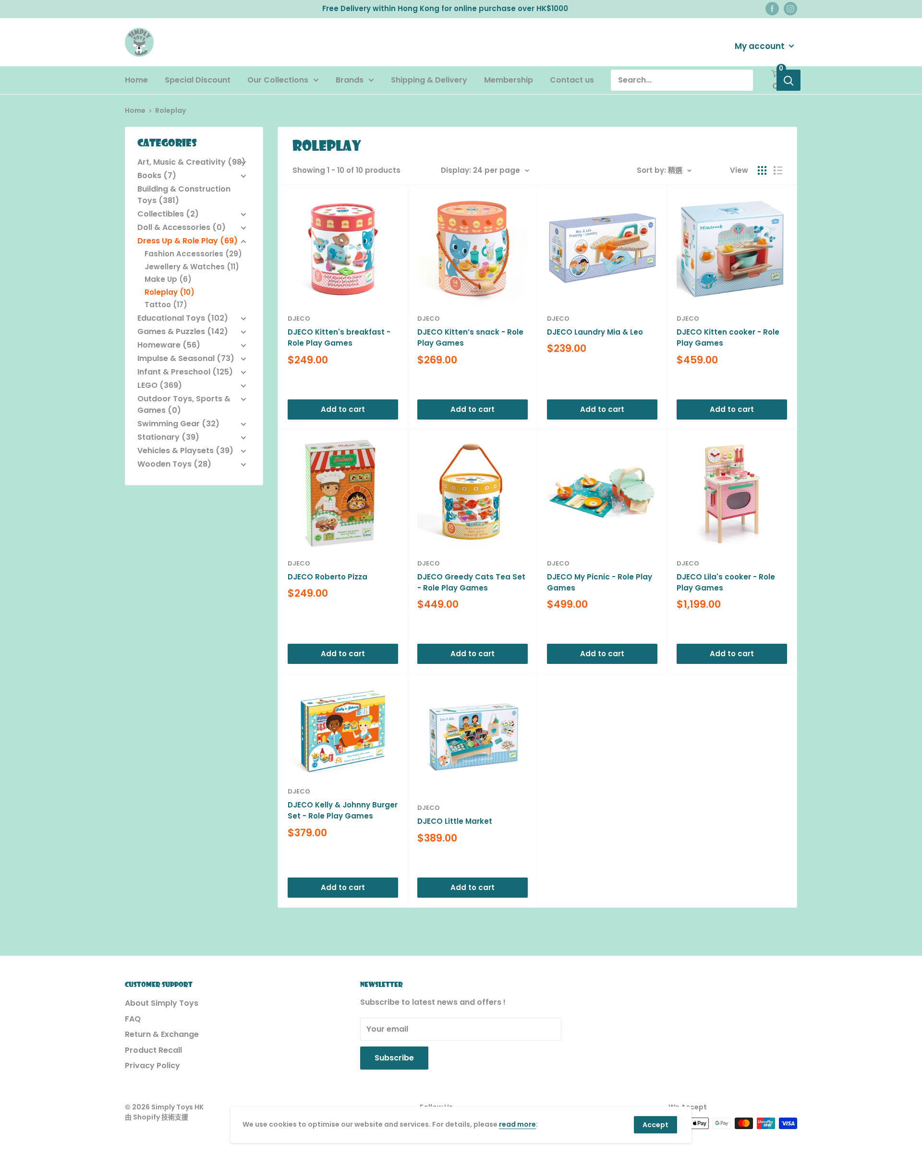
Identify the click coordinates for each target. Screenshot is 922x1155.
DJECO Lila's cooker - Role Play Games (726, 582)
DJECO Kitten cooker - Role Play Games (728, 337)
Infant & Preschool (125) (185, 371)
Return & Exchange (162, 1034)
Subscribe (394, 1057)
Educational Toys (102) (182, 318)
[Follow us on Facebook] (772, 8)
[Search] (788, 80)
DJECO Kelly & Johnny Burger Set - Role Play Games (343, 810)
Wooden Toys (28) (174, 463)
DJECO (299, 318)
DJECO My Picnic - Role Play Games (599, 582)
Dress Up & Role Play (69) (187, 240)
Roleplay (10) (169, 292)
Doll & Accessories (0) (181, 227)
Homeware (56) (168, 344)
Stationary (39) (168, 437)
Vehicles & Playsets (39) (185, 450)
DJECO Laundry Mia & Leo (595, 332)
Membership (508, 79)
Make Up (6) (168, 279)
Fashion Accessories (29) (193, 254)
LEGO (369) (159, 385)
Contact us (572, 79)
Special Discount (197, 79)
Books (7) (156, 175)
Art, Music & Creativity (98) (191, 162)
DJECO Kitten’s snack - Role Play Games (470, 337)
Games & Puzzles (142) (182, 331)
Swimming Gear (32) (178, 423)
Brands (350, 79)
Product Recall (153, 1050)
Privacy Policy (152, 1065)
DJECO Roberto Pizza (327, 577)
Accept (655, 1125)
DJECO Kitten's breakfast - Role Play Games (339, 337)
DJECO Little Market (454, 821)
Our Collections (277, 79)
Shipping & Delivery (429, 79)
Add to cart (343, 409)
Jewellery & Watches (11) (192, 267)
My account (761, 45)
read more (517, 1124)
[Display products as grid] (762, 170)
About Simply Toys (161, 1003)
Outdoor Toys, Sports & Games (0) (183, 404)
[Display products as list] (778, 170)
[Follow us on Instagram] (790, 8)
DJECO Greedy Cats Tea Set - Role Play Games (471, 582)
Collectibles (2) (168, 213)
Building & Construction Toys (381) (183, 194)
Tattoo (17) (166, 305)
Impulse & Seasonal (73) (185, 358)
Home (136, 79)
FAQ (133, 1018)
